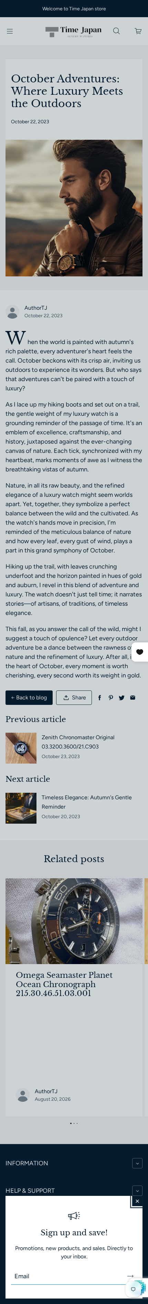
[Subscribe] (130, 1276)
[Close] (137, 1201)
